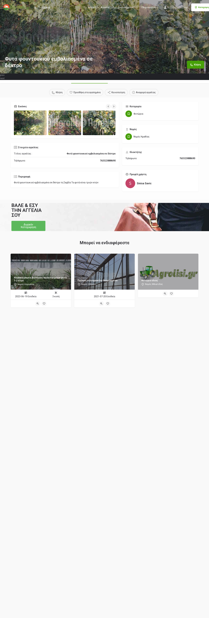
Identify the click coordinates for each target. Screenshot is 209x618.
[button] (28, 226)
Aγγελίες (105, 7)
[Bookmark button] (44, 303)
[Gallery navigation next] (114, 106)
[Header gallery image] (35, 36)
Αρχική (92, 7)
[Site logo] (16, 7)
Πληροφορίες (149, 7)
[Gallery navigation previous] (108, 106)
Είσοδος (172, 7)
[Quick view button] (37, 303)
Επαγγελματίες (126, 7)
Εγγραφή (184, 7)
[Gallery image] (30, 123)
